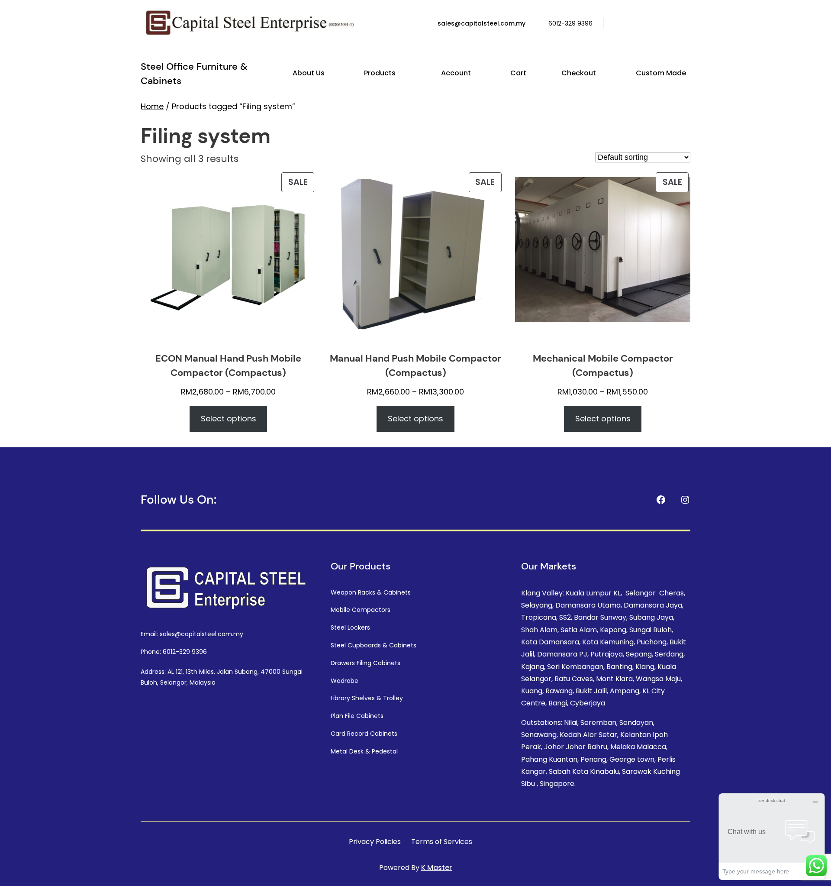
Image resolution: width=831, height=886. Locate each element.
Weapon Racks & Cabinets (371, 592)
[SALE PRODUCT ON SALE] (228, 258)
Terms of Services (441, 842)
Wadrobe (344, 680)
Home (152, 106)
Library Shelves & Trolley (367, 698)
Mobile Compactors (360, 609)
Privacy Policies (375, 842)
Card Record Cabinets (364, 733)
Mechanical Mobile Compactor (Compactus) (603, 365)
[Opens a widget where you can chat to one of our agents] (771, 836)
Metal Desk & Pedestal (364, 751)
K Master (436, 868)
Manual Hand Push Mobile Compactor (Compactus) (415, 365)
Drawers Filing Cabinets (365, 663)
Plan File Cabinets (357, 715)
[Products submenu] (399, 73)
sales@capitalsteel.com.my (481, 23)
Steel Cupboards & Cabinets (373, 645)
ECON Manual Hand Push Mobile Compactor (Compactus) (228, 365)
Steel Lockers (350, 627)
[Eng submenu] (688, 24)
